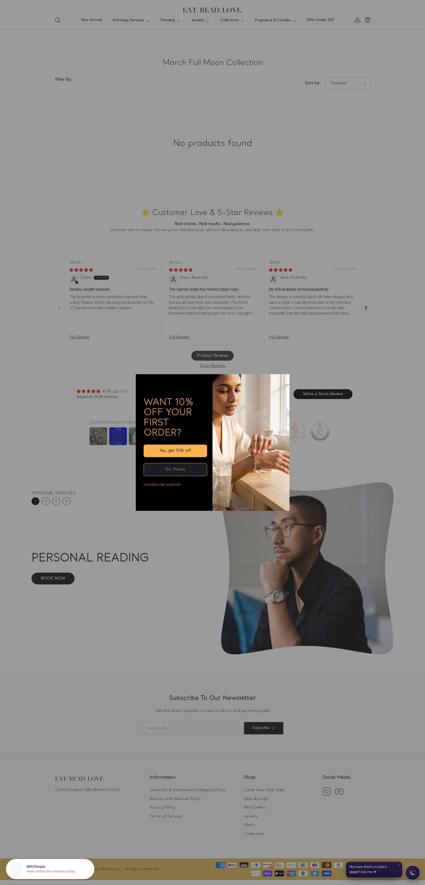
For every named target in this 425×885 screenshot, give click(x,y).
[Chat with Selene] (412, 872)
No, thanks (175, 469)
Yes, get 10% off (175, 451)
